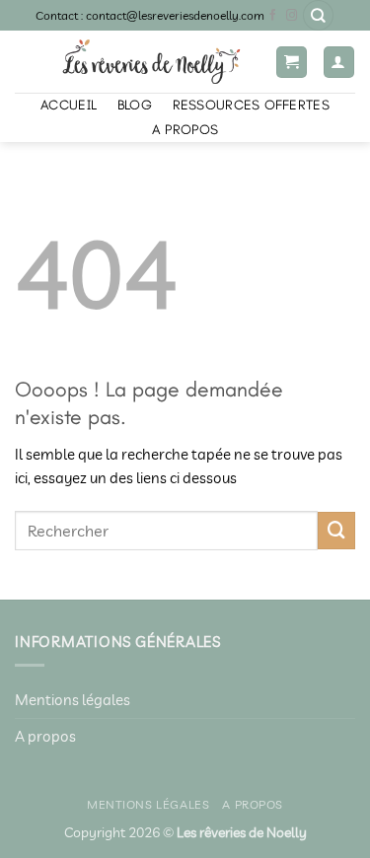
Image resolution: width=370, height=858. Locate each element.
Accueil (68, 105)
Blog (134, 105)
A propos (185, 129)
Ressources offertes (251, 105)
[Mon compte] (339, 61)
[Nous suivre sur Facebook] (273, 16)
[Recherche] (318, 15)
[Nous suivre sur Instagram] (292, 16)
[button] (291, 61)
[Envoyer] (336, 530)
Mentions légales (72, 699)
